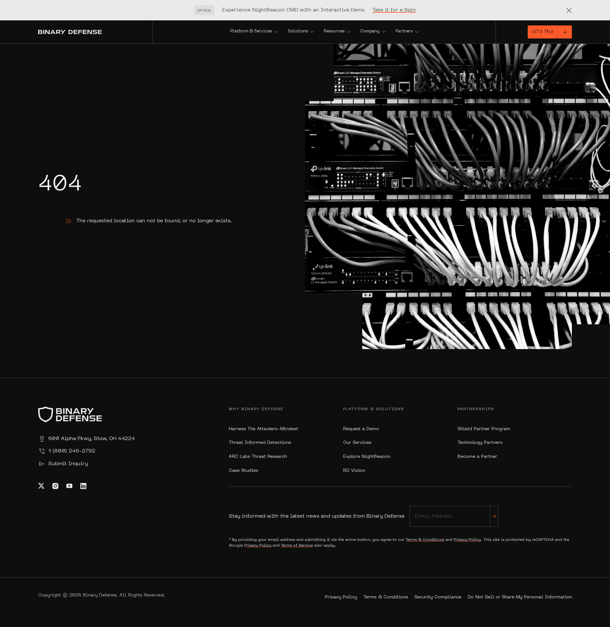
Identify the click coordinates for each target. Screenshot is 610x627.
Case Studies (243, 471)
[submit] (494, 516)
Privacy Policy (467, 540)
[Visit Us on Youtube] (69, 486)
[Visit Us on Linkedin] (83, 486)
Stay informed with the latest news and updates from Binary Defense (316, 516)
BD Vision (354, 471)
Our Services (357, 443)
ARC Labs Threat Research (258, 457)
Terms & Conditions (425, 540)
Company (370, 31)
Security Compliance (437, 597)
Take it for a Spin (394, 10)
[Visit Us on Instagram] (55, 486)
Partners (404, 31)
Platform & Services (251, 31)
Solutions (298, 31)
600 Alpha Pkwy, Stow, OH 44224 (91, 438)
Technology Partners (480, 443)
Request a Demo (361, 429)
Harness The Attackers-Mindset (263, 429)
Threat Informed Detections (260, 443)
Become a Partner (477, 457)
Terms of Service (297, 546)
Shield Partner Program (484, 429)
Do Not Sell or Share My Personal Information (520, 597)
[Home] (95, 32)
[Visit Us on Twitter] (41, 486)
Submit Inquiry (68, 463)
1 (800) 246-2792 (71, 451)
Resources (334, 31)
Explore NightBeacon (366, 457)
